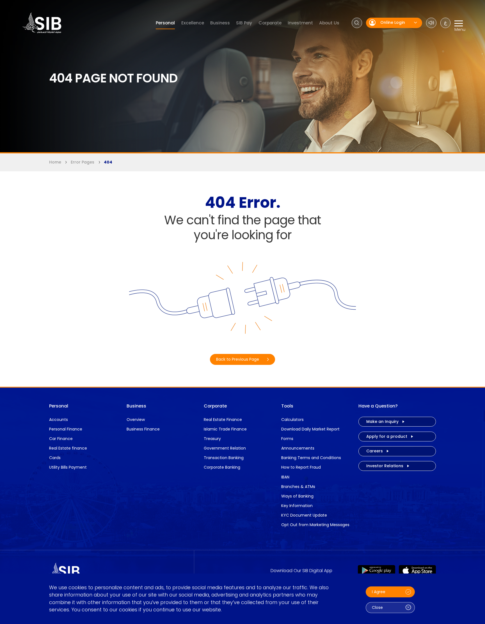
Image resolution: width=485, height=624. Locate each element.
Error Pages (82, 162)
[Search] (357, 23)
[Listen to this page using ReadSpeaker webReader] (431, 23)
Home (55, 162)
